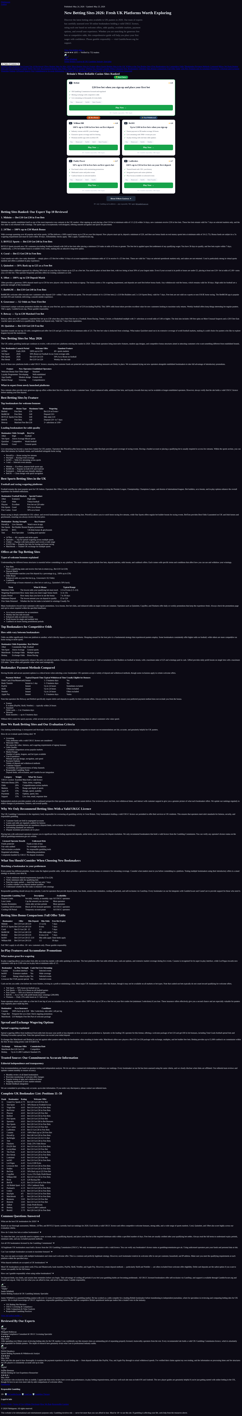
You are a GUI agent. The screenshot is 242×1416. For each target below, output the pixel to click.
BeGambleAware (13, 1394)
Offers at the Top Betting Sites (138, 66)
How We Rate (46, 1404)
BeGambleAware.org (142, 204)
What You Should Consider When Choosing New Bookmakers (112, 69)
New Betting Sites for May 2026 (57, 66)
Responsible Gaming (60, 1404)
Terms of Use (18, 1404)
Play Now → (121, 108)
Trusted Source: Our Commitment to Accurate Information (40, 71)
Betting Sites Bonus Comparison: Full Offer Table (159, 69)
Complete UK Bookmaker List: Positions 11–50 (85, 71)
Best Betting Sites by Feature (83, 66)
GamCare (27, 1394)
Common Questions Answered (119, 71)
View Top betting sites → (74, 50)
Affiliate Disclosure (32, 1404)
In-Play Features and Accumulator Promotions (200, 69)
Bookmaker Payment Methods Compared (201, 66)
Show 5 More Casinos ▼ (121, 199)
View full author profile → (11, 1315)
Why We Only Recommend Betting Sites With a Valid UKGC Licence (56, 69)
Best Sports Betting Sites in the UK (110, 66)
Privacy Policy (7, 1404)
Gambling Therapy (41, 1394)
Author (4, 4)
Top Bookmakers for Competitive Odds (167, 66)
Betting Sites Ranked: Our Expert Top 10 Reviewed (22, 66)
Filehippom (5, 2)
